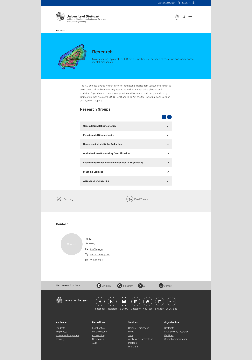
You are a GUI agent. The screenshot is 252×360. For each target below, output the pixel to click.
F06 (186, 3)
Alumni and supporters (67, 335)
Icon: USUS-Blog (171, 301)
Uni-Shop (133, 346)
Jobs (130, 335)
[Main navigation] (190, 16)
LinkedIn (106, 285)
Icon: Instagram (112, 301)
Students (60, 327)
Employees (61, 331)
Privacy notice (99, 331)
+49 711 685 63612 (100, 254)
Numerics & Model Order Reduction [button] (102, 144)
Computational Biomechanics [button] (100, 125)
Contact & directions (138, 327)
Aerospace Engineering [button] (96, 180)
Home (57, 30)
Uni (166, 3)
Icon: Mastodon (135, 301)
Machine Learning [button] (93, 171)
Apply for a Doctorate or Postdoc (140, 340)
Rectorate (169, 327)
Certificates (98, 338)
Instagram (128, 285)
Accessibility (98, 335)
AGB (94, 342)
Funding (68, 199)
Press (131, 331)
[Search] (183, 16)
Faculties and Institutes (176, 331)
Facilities (169, 335)
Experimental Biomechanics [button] (98, 135)
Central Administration (176, 338)
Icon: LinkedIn (159, 301)
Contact (168, 285)
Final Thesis (141, 199)
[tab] (126, 126)
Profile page (96, 249)
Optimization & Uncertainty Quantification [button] (106, 153)
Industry (60, 338)
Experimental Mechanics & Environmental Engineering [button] (113, 162)
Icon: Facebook (100, 301)
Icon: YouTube (147, 301)
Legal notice (98, 327)
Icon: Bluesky (124, 301)
